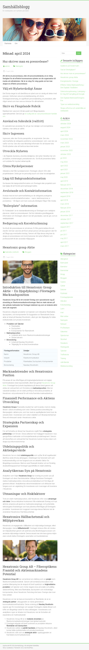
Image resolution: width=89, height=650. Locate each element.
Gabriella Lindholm (12, 252)
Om (16, 43)
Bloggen (28, 252)
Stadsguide (64, 347)
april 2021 (64, 170)
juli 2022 (63, 158)
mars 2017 (64, 246)
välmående (64, 362)
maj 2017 (64, 238)
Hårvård (63, 301)
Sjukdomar (64, 335)
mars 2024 (64, 135)
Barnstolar (64, 270)
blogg (62, 274)
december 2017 (66, 215)
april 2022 (64, 166)
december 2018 (66, 189)
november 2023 (66, 139)
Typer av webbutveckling (69, 104)
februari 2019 (65, 185)
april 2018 (64, 200)
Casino (63, 282)
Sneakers (64, 343)
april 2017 (64, 242)
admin (7, 66)
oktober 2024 (65, 124)
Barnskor (63, 267)
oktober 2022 (65, 154)
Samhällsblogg (16, 6)
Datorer (63, 290)
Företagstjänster (66, 297)
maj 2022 (64, 162)
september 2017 (66, 223)
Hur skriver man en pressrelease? (25, 61)
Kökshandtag (65, 305)
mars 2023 (64, 143)
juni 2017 (63, 235)
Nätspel (63, 324)
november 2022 (66, 150)
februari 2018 (65, 208)
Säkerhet (63, 332)
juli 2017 (63, 231)
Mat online (64, 316)
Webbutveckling (66, 366)
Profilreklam (65, 328)
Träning (63, 358)
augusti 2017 (65, 227)
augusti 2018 (65, 196)
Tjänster (63, 351)
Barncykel (64, 263)
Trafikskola (64, 355)
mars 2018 (64, 204)
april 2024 (64, 131)
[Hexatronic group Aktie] (30, 262)
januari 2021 (65, 173)
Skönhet (63, 339)
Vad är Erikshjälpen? (68, 70)
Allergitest (64, 259)
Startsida (7, 43)
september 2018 (66, 192)
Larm (62, 309)
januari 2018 (65, 212)
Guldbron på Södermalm (69, 66)
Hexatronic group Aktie (19, 247)
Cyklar (62, 286)
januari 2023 (65, 147)
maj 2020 (64, 177)
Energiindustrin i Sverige (69, 81)
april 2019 (64, 181)
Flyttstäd (63, 293)
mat (61, 312)
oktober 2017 (65, 219)
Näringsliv (19, 66)
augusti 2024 (65, 127)
